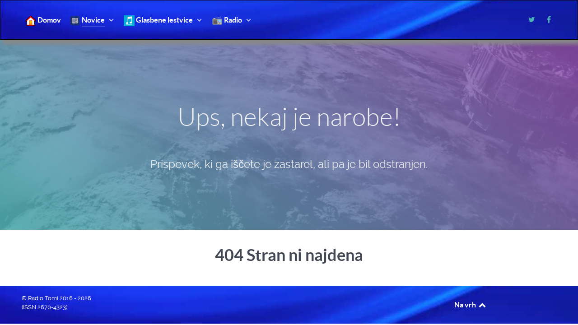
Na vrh (465, 305)
